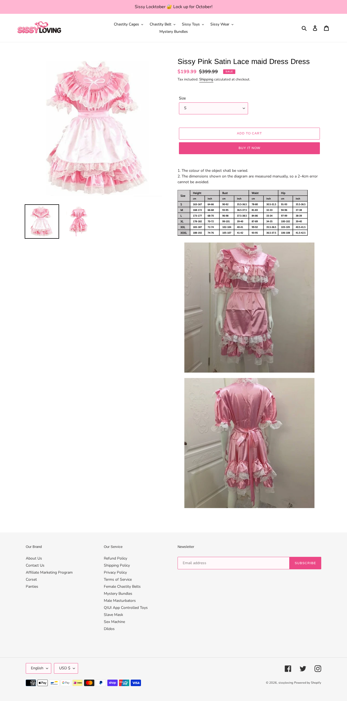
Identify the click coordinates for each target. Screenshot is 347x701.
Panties (32, 586)
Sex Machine (114, 621)
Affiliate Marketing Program (49, 572)
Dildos (109, 628)
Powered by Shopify (307, 683)
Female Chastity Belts (122, 586)
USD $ (64, 668)
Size (182, 98)
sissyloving (285, 683)
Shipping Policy (117, 565)
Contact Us (35, 565)
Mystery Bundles (118, 593)
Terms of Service (118, 579)
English (37, 668)
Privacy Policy (115, 572)
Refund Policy (115, 558)
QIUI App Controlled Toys (126, 607)
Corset (31, 579)
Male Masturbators (120, 600)
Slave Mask (113, 614)
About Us (34, 558)
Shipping (206, 79)
